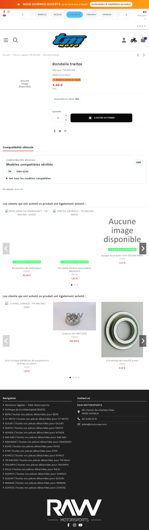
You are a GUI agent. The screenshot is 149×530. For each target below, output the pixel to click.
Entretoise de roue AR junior (122, 360)
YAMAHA (107, 14)
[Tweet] (60, 131)
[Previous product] (139, 55)
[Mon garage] (133, 40)
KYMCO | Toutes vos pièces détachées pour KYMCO (34, 455)
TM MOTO (76, 14)
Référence (58, 75)
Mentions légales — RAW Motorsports (27, 405)
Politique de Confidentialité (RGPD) (25, 409)
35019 (122, 259)
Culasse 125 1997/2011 (74, 333)
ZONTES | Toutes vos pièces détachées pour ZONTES (35, 487)
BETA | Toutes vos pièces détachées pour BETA (31, 414)
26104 (122, 364)
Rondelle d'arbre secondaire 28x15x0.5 (74, 270)
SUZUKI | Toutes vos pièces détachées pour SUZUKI (34, 478)
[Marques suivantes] (126, 14)
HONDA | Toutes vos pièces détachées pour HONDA (34, 432)
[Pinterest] (65, 131)
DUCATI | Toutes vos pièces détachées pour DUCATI (34, 423)
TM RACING (68, 70)
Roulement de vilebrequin (26, 268)
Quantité (56, 111)
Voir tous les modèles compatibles (30, 178)
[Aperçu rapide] (27, 263)
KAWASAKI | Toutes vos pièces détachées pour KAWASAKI (38, 441)
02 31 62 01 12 (89, 418)
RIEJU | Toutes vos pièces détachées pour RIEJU (32, 469)
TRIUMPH (91, 14)
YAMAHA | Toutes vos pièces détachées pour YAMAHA (35, 483)
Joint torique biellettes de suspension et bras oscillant (27, 362)
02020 (74, 337)
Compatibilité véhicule (18, 147)
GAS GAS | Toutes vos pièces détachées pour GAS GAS (35, 437)
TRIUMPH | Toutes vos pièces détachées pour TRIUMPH (37, 464)
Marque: (57, 70)
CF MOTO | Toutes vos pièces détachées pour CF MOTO (37, 418)
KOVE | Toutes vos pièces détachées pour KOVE (32, 446)
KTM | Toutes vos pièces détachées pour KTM (31, 450)
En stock (8, 189)
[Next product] (144, 55)
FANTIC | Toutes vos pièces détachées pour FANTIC (34, 428)
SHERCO (42, 14)
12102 (26, 367)
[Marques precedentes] (23, 14)
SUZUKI (58, 14)
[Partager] (55, 131)
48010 (74, 274)
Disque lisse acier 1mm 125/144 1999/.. (122, 255)
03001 (26, 271)
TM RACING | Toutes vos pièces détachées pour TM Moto (37, 460)
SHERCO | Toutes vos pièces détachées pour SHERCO (35, 473)
